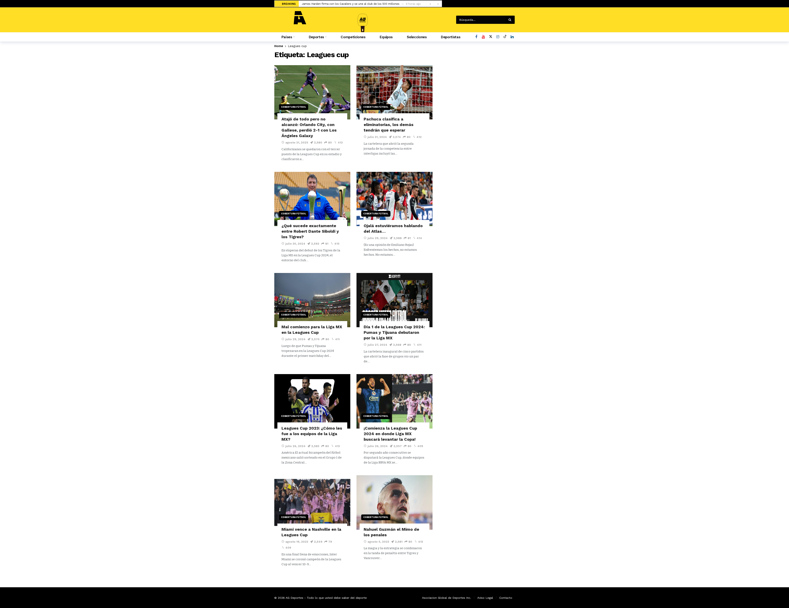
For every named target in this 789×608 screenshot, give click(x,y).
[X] (490, 37)
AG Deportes (294, 597)
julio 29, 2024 (378, 238)
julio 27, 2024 (377, 344)
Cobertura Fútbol (293, 107)
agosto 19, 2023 (296, 541)
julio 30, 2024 (295, 243)
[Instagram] (497, 37)
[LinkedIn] (512, 37)
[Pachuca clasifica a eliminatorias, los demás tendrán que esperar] (394, 92)
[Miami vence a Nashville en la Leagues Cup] (312, 502)
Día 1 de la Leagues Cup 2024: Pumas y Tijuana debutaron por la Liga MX (394, 332)
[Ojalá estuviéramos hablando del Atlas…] (394, 199)
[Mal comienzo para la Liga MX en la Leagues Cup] (312, 300)
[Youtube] (483, 37)
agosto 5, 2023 (378, 541)
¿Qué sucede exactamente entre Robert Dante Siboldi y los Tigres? (310, 231)
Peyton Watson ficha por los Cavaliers (327, 3)
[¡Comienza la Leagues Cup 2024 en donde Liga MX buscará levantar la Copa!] (394, 401)
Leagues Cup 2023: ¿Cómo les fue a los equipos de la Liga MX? (311, 434)
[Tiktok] (505, 37)
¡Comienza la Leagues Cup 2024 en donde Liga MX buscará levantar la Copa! (390, 434)
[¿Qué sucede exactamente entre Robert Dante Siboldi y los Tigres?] (312, 199)
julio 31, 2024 (377, 137)
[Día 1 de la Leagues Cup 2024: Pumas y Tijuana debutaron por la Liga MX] (394, 300)
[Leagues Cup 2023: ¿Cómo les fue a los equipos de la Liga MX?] (312, 401)
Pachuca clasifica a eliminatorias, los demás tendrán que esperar (388, 125)
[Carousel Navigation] (434, 4)
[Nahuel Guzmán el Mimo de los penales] (394, 502)
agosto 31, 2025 (296, 142)
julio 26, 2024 (295, 446)
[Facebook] (476, 37)
